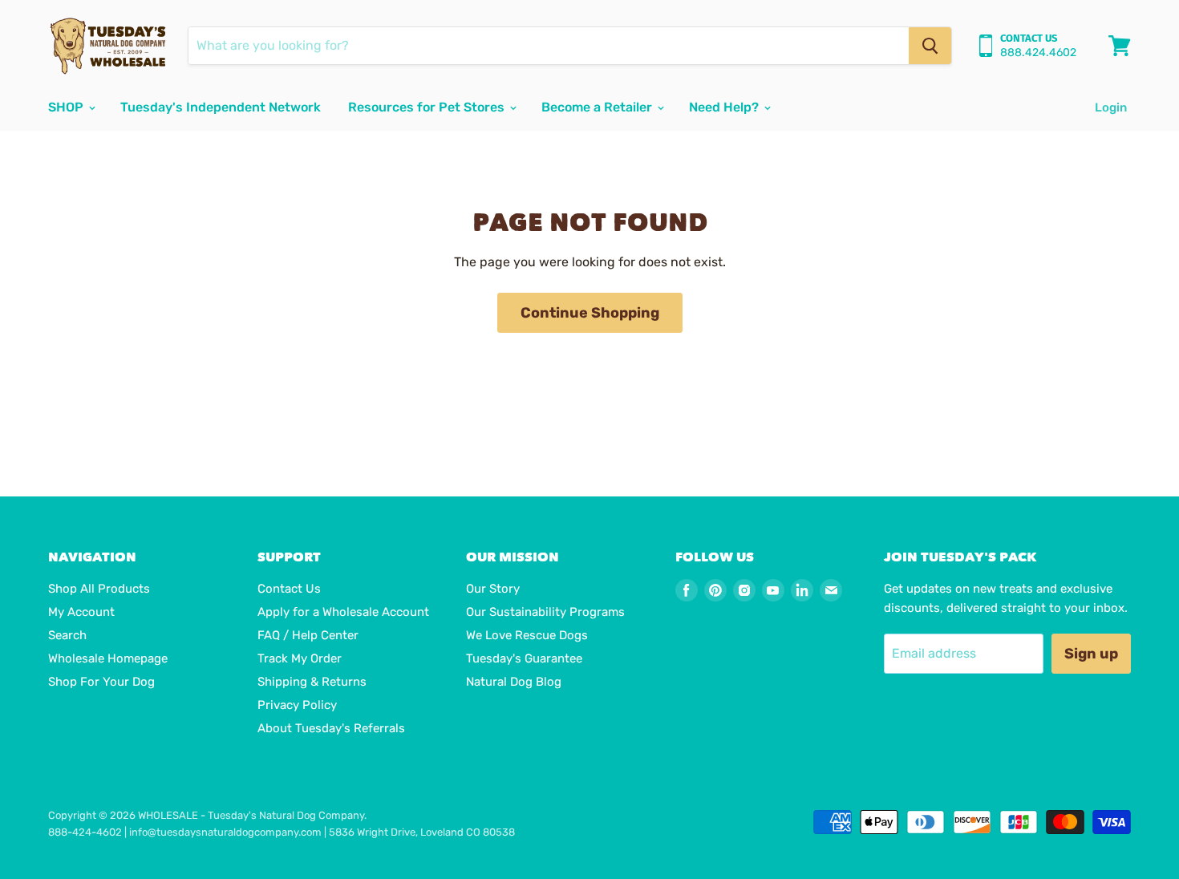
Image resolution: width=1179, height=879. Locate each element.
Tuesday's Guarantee (524, 658)
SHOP (67, 107)
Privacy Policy (297, 705)
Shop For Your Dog (101, 681)
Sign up (1091, 653)
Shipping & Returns (312, 681)
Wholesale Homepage (108, 658)
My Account (81, 612)
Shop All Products (99, 588)
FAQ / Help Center (308, 635)
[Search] (930, 45)
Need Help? (725, 107)
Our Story (493, 588)
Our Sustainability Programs (545, 612)
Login (1111, 107)
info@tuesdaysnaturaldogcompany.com (225, 832)
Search (67, 635)
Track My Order (299, 658)
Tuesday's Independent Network (220, 107)
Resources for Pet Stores (428, 107)
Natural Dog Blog (513, 681)
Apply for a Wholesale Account (343, 612)
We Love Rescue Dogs (527, 635)
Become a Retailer (598, 107)
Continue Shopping (590, 313)
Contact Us (289, 588)
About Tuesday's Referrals (331, 728)
